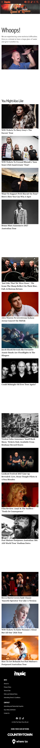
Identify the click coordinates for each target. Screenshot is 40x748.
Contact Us (6, 713)
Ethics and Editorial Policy (10, 694)
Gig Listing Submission (10, 709)
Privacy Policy (7, 687)
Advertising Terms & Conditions (12, 697)
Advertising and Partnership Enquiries (13, 706)
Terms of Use (7, 690)
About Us (6, 683)
